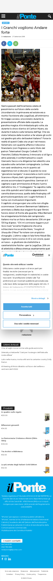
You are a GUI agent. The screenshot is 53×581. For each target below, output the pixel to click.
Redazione (24, 571)
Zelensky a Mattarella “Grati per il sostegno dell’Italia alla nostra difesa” (24, 353)
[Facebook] (3, 43)
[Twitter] (9, 43)
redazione (7, 36)
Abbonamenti (34, 571)
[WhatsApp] (15, 43)
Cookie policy (31, 574)
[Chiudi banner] (49, 255)
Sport (6, 23)
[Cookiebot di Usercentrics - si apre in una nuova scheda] (32, 255)
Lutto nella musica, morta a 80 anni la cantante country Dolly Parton (26, 360)
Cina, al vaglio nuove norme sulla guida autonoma (22, 348)
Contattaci (9, 574)
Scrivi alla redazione (12, 571)
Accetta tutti (26, 306)
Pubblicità (44, 571)
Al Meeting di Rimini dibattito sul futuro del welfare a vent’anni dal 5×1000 (22, 367)
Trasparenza (42, 574)
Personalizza (25, 315)
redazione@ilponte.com (11, 550)
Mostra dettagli (38, 298)
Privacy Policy (20, 574)
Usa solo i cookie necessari (26, 323)
